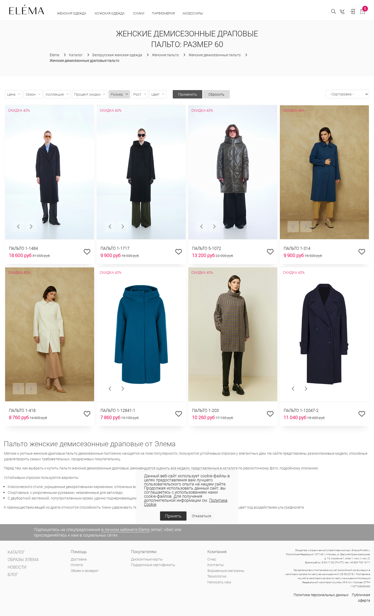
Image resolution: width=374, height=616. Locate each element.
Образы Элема (23, 559)
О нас (211, 559)
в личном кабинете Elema (125, 529)
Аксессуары (193, 13)
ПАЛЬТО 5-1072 (206, 248)
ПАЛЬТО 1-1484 (23, 248)
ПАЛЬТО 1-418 (22, 410)
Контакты (215, 564)
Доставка (79, 559)
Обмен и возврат (85, 570)
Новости (17, 567)
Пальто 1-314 (297, 248)
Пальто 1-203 (205, 410)
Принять (173, 516)
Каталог (16, 552)
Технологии (216, 576)
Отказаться (201, 515)
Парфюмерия (163, 13)
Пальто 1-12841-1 (117, 410)
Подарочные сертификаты (153, 564)
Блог (13, 574)
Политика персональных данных (321, 594)
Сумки (138, 13)
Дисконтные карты (147, 559)
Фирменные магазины (225, 570)
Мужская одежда (110, 13)
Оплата (77, 564)
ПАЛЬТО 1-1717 (115, 248)
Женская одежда (72, 13)
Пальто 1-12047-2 (301, 410)
